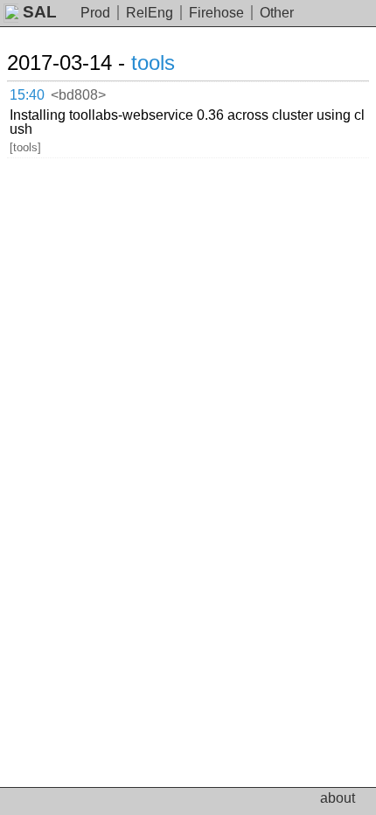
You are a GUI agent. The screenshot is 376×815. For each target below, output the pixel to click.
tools (153, 62)
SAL (40, 12)
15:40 (27, 94)
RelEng (149, 12)
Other (277, 12)
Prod (95, 12)
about (337, 798)
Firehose (216, 12)
